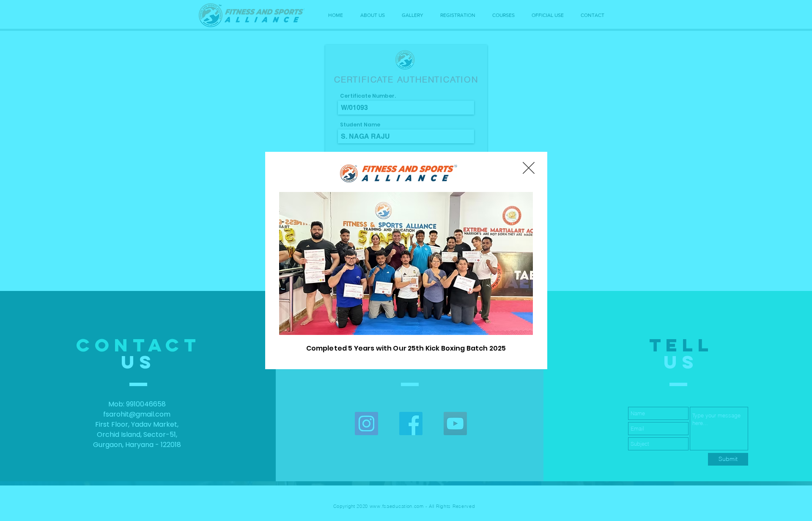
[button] (528, 168)
